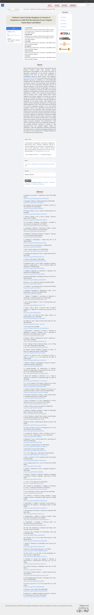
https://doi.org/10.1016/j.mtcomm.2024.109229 (36, 392)
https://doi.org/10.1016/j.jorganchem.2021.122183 (36, 198)
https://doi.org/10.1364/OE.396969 (33, 237)
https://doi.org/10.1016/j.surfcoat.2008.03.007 (36, 591)
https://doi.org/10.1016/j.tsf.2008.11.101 (33, 208)
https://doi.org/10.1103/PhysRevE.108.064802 (35, 541)
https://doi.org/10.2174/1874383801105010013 (35, 551)
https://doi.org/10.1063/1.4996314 (32, 247)
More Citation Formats (32, 154)
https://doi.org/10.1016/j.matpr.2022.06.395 (35, 413)
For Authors (63, 20)
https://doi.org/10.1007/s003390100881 (34, 587)
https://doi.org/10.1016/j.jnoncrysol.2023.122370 (36, 373)
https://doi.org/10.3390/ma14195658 (33, 202)
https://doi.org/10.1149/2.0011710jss (33, 442)
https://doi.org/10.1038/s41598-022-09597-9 (36, 404)
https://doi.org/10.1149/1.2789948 (32, 436)
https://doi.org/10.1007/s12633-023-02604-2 (35, 446)
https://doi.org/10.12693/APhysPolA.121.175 (35, 564)
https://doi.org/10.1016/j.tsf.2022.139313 (34, 268)
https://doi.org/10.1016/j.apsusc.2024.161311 (35, 597)
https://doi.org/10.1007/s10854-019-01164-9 (35, 214)
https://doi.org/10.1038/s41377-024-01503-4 (35, 381)
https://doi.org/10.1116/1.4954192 (32, 288)
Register (86, 1)
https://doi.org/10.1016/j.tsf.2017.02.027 (34, 335)
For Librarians (63, 23)
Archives (57, 5)
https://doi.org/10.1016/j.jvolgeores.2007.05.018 (36, 575)
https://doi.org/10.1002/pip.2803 (32, 312)
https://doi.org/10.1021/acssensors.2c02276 (35, 425)
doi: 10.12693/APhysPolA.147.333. (41, 151)
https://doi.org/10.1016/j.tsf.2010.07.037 (34, 514)
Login (92, 1)
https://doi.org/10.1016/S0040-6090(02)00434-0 (36, 519)
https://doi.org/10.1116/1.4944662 (32, 466)
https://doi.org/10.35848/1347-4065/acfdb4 (36, 454)
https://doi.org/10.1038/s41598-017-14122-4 (35, 556)
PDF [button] (14, 28)
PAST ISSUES (64, 5)
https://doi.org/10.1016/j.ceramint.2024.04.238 (36, 251)
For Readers (63, 17)
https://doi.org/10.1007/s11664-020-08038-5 (35, 220)
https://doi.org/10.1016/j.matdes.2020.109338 (35, 347)
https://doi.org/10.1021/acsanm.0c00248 (34, 353)
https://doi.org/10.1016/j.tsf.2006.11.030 (34, 431)
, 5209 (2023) (30, 78)
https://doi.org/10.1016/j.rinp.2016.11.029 (34, 257)
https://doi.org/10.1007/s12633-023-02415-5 (35, 508)
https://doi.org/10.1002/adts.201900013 (34, 581)
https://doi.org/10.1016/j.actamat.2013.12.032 (35, 489)
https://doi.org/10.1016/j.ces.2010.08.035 (34, 535)
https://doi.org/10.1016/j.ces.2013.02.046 (34, 546)
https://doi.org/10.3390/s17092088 (33, 408)
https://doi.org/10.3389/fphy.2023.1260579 (35, 280)
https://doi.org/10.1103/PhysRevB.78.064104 (35, 243)
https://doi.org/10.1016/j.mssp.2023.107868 (35, 386)
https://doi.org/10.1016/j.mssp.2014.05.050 (35, 525)
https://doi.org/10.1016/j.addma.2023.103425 (35, 500)
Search (88, 4)
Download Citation (46, 154)
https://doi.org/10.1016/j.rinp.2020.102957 (34, 398)
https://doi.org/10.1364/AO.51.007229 (33, 483)
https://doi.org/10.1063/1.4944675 (33, 284)
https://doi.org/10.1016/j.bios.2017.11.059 (34, 419)
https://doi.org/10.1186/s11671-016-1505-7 (35, 318)
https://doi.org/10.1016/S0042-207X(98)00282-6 (36, 328)
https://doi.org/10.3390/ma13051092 (33, 472)
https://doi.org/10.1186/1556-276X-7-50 (34, 305)
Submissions (73, 5)
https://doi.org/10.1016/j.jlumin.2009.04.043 (35, 341)
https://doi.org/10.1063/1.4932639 (32, 294)
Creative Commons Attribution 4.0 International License (40, 183)
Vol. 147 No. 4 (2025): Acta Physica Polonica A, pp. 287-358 (39, 9)
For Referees (63, 26)
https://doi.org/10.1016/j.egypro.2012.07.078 (35, 299)
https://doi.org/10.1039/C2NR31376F (33, 366)
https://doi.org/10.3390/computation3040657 (36, 225)
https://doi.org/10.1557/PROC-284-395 (34, 324)
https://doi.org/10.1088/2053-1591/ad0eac (35, 460)
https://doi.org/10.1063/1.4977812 (32, 479)
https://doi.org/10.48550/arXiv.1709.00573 (35, 360)
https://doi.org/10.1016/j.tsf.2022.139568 (34, 274)
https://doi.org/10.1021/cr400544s (33, 569)
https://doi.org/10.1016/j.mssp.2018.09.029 (35, 231)
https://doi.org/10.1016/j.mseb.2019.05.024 (35, 450)
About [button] (49, 5)
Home (9, 9)
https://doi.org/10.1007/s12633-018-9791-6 (35, 261)
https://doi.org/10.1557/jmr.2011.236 (33, 493)
